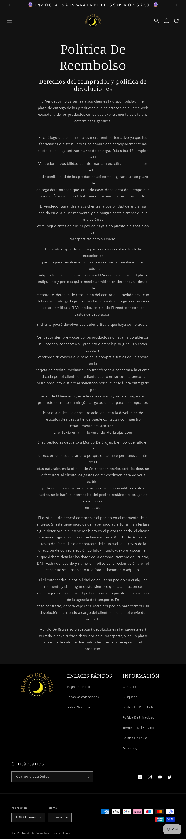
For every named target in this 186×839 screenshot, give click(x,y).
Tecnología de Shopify (57, 833)
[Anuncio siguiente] (177, 5)
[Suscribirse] (88, 776)
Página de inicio (78, 687)
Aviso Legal (131, 748)
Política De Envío (135, 738)
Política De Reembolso (139, 707)
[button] (10, 21)
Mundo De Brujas (32, 833)
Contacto (129, 687)
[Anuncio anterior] (9, 5)
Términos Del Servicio (139, 728)
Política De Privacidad (138, 717)
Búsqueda (130, 697)
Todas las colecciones (83, 697)
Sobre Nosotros (78, 707)
